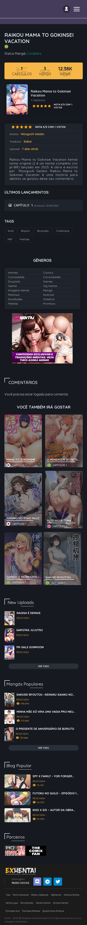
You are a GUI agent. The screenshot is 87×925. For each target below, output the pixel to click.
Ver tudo (43, 666)
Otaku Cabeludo (39, 894)
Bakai (28, 141)
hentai (69, 918)
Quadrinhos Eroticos (53, 911)
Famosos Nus (13, 911)
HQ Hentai (50, 286)
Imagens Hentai (18, 290)
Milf (10, 239)
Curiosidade (16, 277)
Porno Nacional (21, 894)
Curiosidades (52, 277)
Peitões (13, 303)
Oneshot (49, 299)
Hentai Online (43, 902)
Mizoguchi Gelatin (32, 134)
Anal (11, 231)
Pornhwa (49, 303)
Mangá (47, 290)
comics (77, 918)
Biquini (25, 231)
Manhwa (13, 295)
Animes (13, 272)
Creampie (62, 231)
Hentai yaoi (12, 902)
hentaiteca (22, 921)
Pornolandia (26, 902)
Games (48, 281)
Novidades (15, 299)
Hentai (12, 286)
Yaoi (8, 894)
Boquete (43, 231)
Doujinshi (14, 281)
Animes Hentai (60, 902)
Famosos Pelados (31, 911)
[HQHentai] (15, 851)
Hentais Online (71, 894)
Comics (48, 272)
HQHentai (56, 894)
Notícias (48, 295)
